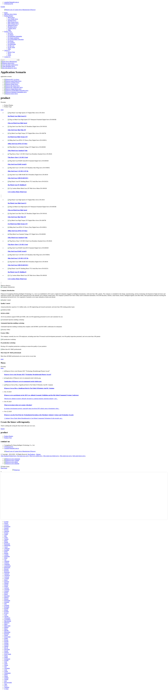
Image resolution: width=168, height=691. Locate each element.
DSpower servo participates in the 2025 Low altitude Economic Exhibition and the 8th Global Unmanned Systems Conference (41, 395)
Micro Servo (11, 17)
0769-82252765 (8, 3)
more (2, 109)
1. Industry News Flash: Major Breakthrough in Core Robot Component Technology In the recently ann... (33, 418)
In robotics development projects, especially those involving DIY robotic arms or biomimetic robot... (31, 408)
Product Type (8, 31)
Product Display (8, 16)
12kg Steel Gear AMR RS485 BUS (18, 178)
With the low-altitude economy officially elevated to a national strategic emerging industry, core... (31, 398)
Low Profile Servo (13, 19)
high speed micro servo (79, 456)
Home (6, 12)
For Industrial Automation (15, 36)
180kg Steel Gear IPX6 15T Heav (17, 143)
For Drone (10, 41)
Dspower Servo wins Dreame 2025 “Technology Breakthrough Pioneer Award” (27, 374)
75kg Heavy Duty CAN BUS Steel (18, 157)
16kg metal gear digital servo (51, 456)
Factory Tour (11, 52)
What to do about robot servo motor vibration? (18, 405)
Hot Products (31, 454)
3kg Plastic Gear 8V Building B (17, 185)
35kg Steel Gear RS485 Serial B (17, 164)
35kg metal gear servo (66, 456)
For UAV (10, 33)
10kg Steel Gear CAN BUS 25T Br (18, 171)
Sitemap (38, 454)
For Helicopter (12, 44)
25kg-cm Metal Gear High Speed (17, 123)
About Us (7, 50)
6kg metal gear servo (23, 456)
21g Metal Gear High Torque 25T (18, 137)
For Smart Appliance (13, 38)
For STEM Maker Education (16, 39)
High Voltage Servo (13, 23)
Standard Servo (12, 20)
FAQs (9, 55)
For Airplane (11, 42)
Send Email (4, 468)
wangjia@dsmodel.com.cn (11, 2)
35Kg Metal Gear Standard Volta (17, 150)
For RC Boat (11, 47)
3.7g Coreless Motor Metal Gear (17, 192)
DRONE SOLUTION (10, 14)
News (9, 53)
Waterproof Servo (13, 25)
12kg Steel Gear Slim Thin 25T (17, 130)
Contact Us (7, 57)
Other (9, 30)
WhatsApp (17, 470)
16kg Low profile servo (35, 456)
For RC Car (11, 45)
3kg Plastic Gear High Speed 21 (17, 116)
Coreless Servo (12, 28)
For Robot (10, 34)
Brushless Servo (12, 27)
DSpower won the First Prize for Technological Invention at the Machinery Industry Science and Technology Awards (39, 415)
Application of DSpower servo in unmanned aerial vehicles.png (22, 381)
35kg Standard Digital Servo (8, 456)
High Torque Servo (13, 22)
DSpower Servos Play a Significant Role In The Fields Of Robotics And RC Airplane (29, 388)
